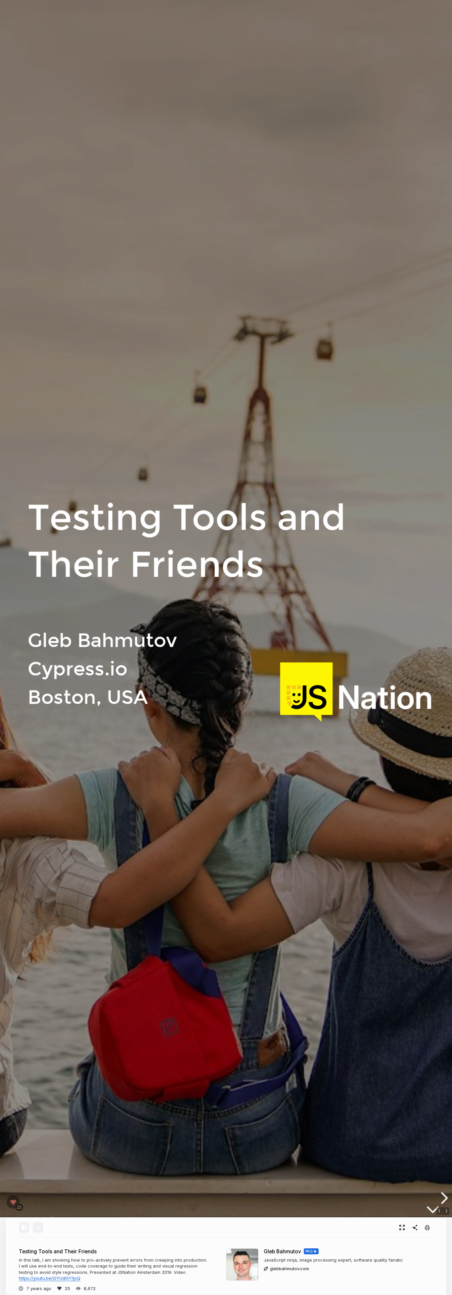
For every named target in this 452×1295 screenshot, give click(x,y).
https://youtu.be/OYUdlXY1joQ (49, 1278)
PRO (309, 1251)
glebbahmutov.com (289, 1268)
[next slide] (443, 1198)
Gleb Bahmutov (282, 1251)
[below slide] (433, 1211)
